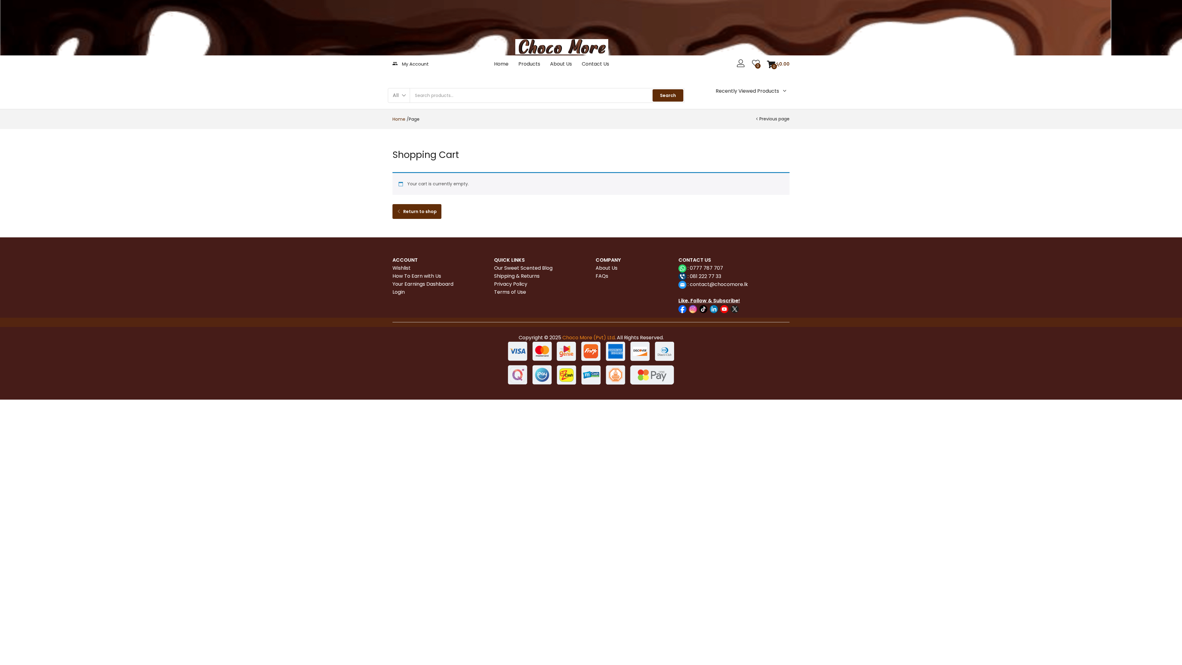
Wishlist (401, 268)
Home (501, 63)
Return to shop (419, 211)
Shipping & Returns (517, 276)
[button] (778, 64)
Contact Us (595, 63)
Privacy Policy (510, 284)
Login (398, 292)
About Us (561, 63)
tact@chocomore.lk (723, 284)
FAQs (602, 276)
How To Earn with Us (416, 276)
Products (529, 63)
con (694, 284)
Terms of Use (510, 292)
